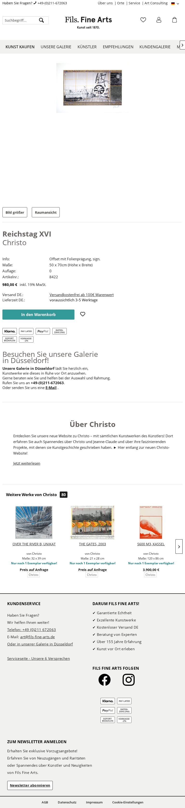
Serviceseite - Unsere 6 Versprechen (38, 658)
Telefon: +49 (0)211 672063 (31, 629)
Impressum (94, 802)
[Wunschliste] (144, 21)
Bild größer (15, 212)
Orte (121, 3)
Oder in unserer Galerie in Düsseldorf (40, 644)
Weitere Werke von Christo (36, 494)
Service (135, 3)
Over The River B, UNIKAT (34, 544)
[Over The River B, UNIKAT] (34, 522)
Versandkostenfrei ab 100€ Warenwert (82, 294)
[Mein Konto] (159, 21)
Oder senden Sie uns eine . (30, 387)
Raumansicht (46, 212)
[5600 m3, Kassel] (151, 522)
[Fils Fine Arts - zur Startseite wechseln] (88, 25)
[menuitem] (107, 3)
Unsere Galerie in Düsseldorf (28, 368)
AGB (45, 802)
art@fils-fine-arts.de (37, 636)
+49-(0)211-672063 (52, 3)
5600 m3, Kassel (151, 544)
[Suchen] (41, 20)
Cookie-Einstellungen (127, 802)
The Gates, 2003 (92, 544)
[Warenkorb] (175, 21)
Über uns (106, 3)
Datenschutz (67, 802)
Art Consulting (156, 3)
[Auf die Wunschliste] (83, 315)
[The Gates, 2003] (92, 522)
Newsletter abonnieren (30, 785)
